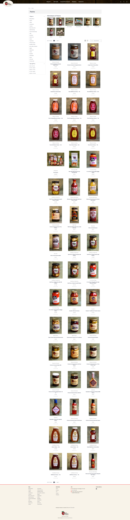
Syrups (60, 36)
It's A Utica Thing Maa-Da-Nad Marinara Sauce (93, 283)
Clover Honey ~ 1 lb (74, 447)
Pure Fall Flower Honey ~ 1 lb (93, 118)
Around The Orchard (65, 1)
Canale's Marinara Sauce (74, 310)
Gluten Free (32, 37)
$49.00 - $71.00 (32, 69)
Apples (31, 48)
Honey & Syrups (32, 42)
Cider (30, 33)
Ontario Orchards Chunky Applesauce (55, 65)
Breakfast (31, 53)
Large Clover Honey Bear (93, 65)
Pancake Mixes (78, 26)
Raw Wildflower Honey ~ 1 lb (74, 91)
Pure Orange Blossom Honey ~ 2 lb (56, 118)
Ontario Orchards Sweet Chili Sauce (74, 420)
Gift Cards (56, 1)
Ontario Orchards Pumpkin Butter (74, 65)
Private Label (32, 61)
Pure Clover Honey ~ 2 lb (74, 144)
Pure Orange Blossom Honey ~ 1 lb (74, 118)
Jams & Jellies (69, 26)
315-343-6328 (72, 507)
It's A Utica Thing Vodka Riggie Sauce (93, 172)
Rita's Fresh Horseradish (56, 255)
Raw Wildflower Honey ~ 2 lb (93, 91)
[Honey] (60, 22)
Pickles (31, 51)
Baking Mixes (32, 18)
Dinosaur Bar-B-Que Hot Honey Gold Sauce (93, 200)
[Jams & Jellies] (69, 22)
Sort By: (92, 40)
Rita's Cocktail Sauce (93, 227)
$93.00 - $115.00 (33, 73)
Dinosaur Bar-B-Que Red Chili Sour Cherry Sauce (74, 200)
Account (57, 490)
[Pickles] (88, 22)
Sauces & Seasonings (33, 31)
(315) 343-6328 (74, 490)
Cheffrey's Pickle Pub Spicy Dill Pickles (74, 255)
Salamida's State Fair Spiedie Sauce (56, 420)
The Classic (55, 172)
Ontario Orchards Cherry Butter (74, 392)
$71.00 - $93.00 (32, 71)
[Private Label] (97, 22)
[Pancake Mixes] (79, 22)
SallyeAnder (39, 495)
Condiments (32, 24)
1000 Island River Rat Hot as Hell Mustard (74, 227)
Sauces (51, 36)
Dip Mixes (31, 35)
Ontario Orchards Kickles (93, 337)
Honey (60, 26)
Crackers (31, 26)
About (57, 488)
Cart (56, 491)
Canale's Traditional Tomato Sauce (93, 310)
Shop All (48, 1)
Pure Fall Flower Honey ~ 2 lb (56, 144)
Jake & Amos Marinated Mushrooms (55, 337)
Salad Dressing (32, 29)
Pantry (31, 57)
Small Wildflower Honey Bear (93, 447)
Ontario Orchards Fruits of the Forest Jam (93, 365)
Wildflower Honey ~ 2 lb (55, 474)
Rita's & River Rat (32, 27)
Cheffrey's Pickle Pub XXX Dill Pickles (55, 283)
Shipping (74, 1)
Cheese (31, 20)
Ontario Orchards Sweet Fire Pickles (56, 227)
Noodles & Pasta (32, 44)
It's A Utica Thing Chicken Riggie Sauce (55, 310)
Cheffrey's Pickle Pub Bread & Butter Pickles (55, 200)
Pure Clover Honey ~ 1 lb (93, 144)
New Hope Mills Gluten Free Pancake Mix (74, 172)
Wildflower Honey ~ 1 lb (74, 474)
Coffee (31, 22)
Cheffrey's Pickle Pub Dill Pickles (74, 283)
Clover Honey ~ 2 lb (56, 447)
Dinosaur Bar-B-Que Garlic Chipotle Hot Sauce (93, 474)
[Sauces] (51, 32)
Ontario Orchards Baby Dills (55, 365)
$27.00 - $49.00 (32, 67)
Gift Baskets (32, 55)
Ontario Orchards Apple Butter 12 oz (56, 392)
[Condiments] (51, 22)
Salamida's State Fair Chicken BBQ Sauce (93, 392)
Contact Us (81, 1)
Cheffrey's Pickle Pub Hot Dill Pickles (93, 255)
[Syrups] (60, 32)
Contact (57, 493)
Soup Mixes (32, 40)
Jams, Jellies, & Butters (33, 46)
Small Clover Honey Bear (56, 91)
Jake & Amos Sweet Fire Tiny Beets (74, 337)
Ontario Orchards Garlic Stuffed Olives (74, 365)
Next (57, 40)
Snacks (31, 38)
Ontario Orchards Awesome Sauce (93, 420)
